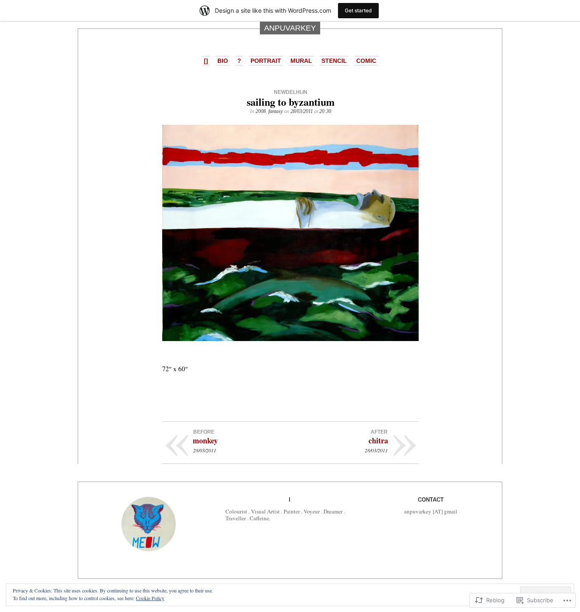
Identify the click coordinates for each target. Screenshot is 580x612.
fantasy (275, 111)
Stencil (334, 60)
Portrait (266, 60)
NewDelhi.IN (290, 92)
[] (206, 60)
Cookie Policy (150, 598)
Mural (301, 60)
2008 (261, 111)
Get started (358, 10)
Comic (366, 60)
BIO (222, 60)
